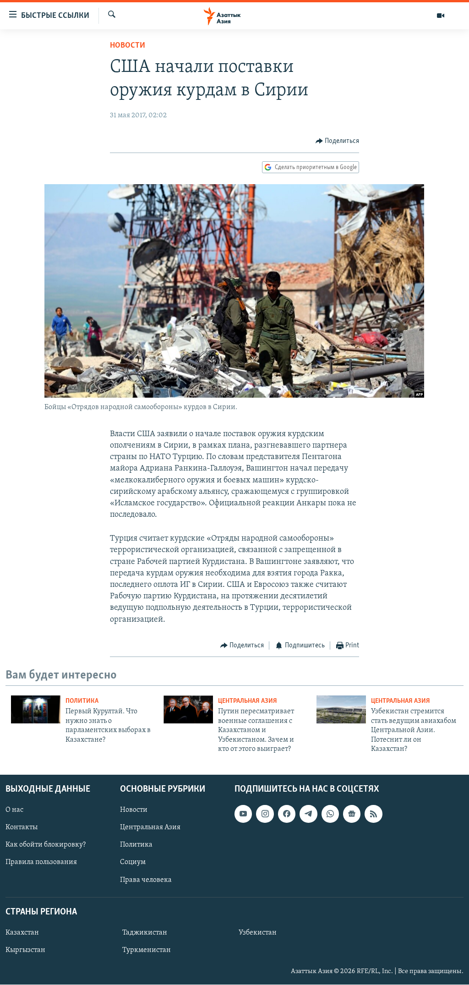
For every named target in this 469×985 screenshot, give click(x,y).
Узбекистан (258, 932)
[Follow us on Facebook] (286, 814)
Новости (127, 46)
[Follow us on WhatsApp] (330, 814)
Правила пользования (41, 862)
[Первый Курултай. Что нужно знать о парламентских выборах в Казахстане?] (35, 709)
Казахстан (22, 932)
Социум (133, 862)
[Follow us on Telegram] (308, 814)
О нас (14, 810)
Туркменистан (146, 950)
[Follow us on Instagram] (264, 814)
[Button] (338, 141)
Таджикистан (144, 932)
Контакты (21, 828)
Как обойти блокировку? (45, 845)
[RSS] (373, 814)
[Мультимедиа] (440, 15)
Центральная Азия (247, 701)
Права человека (146, 880)
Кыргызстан (25, 950)
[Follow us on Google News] (351, 814)
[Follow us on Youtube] (243, 814)
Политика (81, 701)
